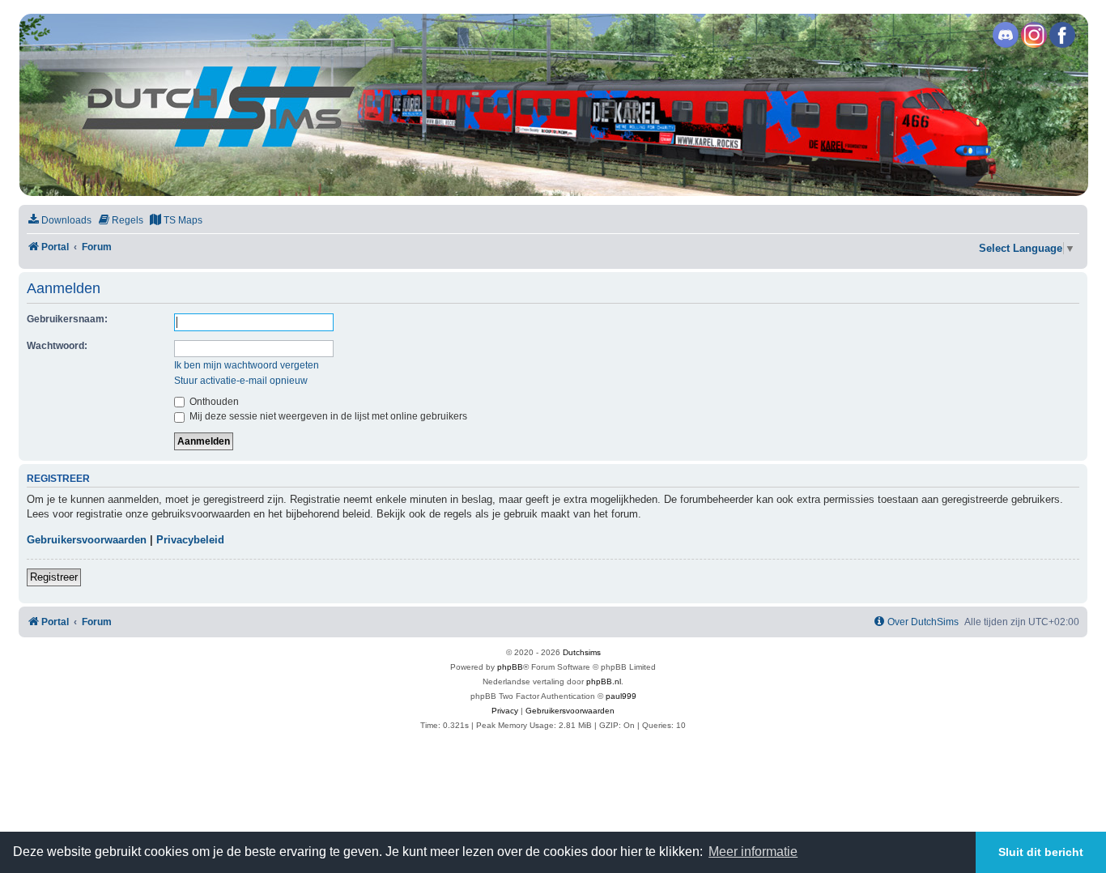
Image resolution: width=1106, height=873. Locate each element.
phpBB (510, 666)
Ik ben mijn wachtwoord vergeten (246, 365)
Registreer (54, 577)
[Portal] (552, 105)
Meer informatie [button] (753, 851)
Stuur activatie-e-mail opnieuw (241, 380)
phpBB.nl (603, 681)
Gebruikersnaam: (67, 319)
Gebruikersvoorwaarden (87, 540)
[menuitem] (59, 221)
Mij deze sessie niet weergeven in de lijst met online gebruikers (327, 416)
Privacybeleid (190, 540)
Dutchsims (582, 652)
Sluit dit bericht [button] (1040, 851)
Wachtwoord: (57, 345)
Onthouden (213, 401)
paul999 (621, 696)
